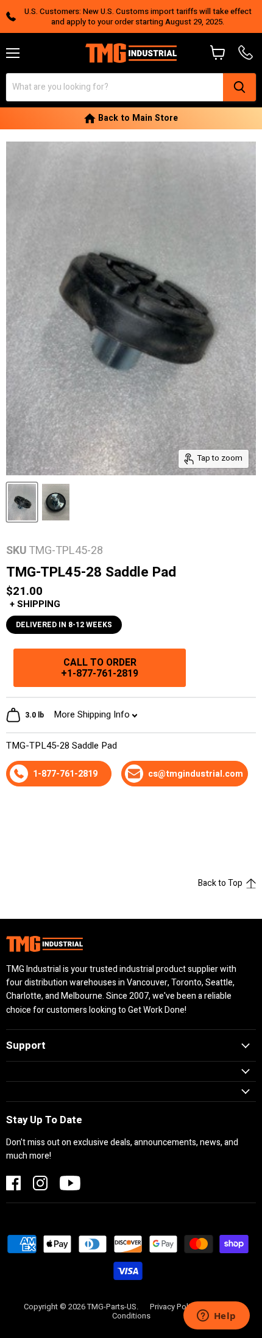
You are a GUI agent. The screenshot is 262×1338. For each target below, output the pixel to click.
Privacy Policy (174, 1306)
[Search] (239, 87)
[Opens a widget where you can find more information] (216, 1316)
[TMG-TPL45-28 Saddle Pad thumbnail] (22, 502)
